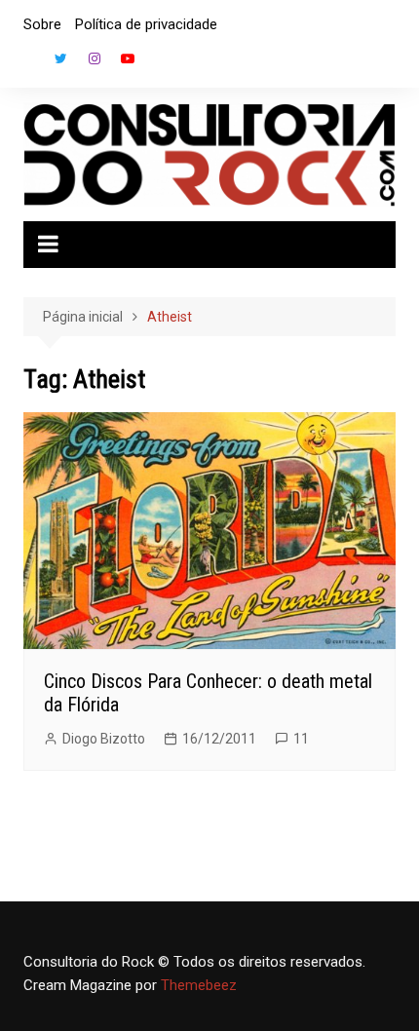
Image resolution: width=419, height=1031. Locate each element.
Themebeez (199, 985)
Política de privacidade (146, 24)
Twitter (61, 58)
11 (301, 738)
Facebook (28, 63)
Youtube (127, 58)
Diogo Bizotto (103, 738)
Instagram (94, 58)
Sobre (42, 24)
